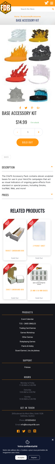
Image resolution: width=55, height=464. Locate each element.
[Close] (52, 439)
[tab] (27, 168)
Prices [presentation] (5, 195)
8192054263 (30, 420)
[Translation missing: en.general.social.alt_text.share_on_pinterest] (32, 107)
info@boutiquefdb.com (30, 425)
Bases (6, 157)
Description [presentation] (8, 167)
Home (16, 17)
